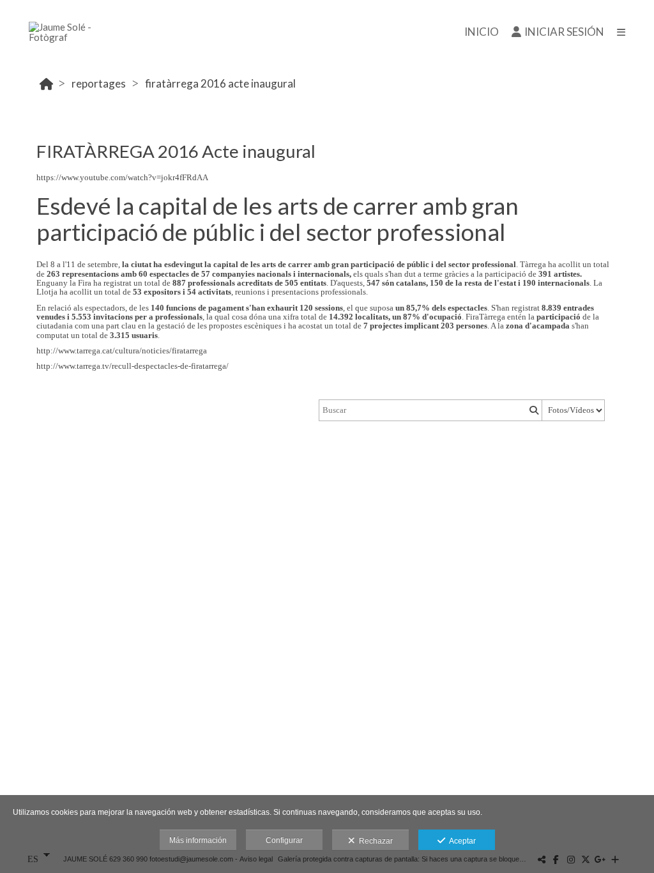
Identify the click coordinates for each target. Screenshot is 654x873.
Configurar (284, 840)
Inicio (481, 31)
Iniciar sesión (564, 31)
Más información (198, 840)
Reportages (99, 83)
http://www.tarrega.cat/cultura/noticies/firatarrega (121, 350)
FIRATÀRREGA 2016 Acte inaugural (220, 83)
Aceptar (460, 841)
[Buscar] (532, 410)
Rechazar (374, 841)
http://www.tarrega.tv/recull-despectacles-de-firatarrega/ (132, 366)
